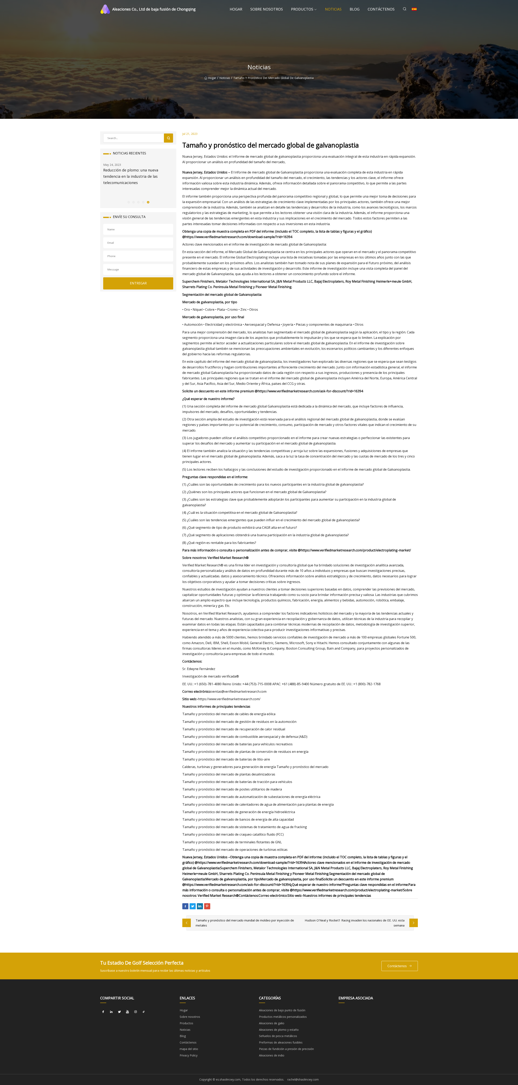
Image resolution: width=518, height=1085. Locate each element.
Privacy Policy (188, 1055)
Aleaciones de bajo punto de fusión (282, 1010)
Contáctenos (381, 9)
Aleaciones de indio (271, 1055)
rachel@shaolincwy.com (303, 1079)
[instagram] (136, 1012)
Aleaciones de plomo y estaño (279, 1030)
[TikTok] (144, 1012)
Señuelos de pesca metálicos (278, 1036)
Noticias (333, 9)
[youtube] (127, 1012)
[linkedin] (111, 1012)
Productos (302, 9)
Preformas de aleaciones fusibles (281, 1042)
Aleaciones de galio (271, 1023)
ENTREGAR (138, 283)
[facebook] (103, 1012)
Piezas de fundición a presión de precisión (286, 1049)
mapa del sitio (189, 1049)
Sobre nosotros (266, 9)
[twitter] (119, 1012)
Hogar (236, 9)
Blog (355, 9)
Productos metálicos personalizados (283, 1017)
